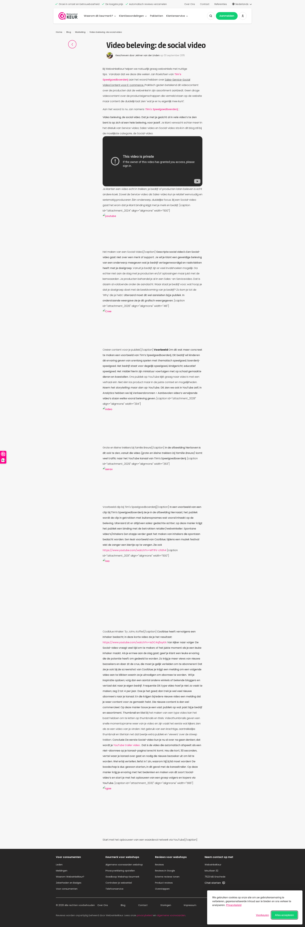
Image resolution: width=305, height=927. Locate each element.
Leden (59, 864)
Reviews (159, 864)
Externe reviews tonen (167, 876)
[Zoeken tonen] (211, 16)
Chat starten (213, 883)
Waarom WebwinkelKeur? (70, 876)
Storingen (165, 905)
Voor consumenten (67, 888)
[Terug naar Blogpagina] (72, 44)
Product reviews (164, 882)
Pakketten (156, 16)
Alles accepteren (284, 915)
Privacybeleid (233, 905)
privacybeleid (144, 915)
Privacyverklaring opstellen (120, 870)
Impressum (190, 905)
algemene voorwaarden (171, 915)
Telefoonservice (114, 888)
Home (59, 32)
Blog (68, 32)
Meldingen (61, 870)
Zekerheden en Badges (68, 882)
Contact (204, 4)
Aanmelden (226, 16)
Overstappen (162, 888)
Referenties (220, 4)
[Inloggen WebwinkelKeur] (243, 16)
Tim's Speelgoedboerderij (162, 109)
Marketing (80, 32)
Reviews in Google (165, 870)
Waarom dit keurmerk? (98, 16)
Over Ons (189, 4)
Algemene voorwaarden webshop (124, 864)
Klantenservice (175, 16)
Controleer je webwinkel (118, 882)
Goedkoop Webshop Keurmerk (122, 876)
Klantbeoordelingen (131, 16)
